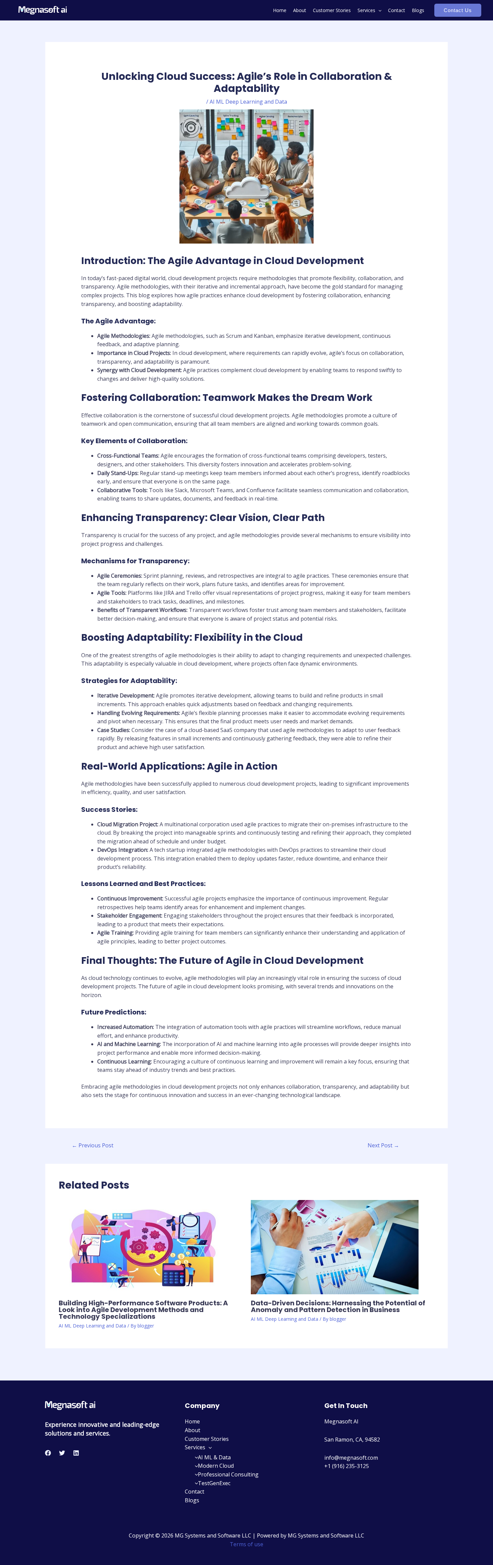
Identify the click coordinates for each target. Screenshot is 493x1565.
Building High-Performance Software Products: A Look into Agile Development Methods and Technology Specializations (143, 1309)
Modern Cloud (216, 1465)
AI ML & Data (214, 1457)
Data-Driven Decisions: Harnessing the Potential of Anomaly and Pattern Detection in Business (338, 1306)
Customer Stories (332, 10)
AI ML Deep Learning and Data (248, 101)
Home (279, 10)
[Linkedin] (76, 1453)
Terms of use (246, 1544)
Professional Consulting (228, 1474)
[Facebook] (48, 1453)
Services (366, 10)
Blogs (418, 10)
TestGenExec (214, 1483)
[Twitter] (62, 1453)
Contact (396, 10)
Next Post (383, 1145)
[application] (378, 10)
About (299, 10)
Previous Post (92, 1145)
